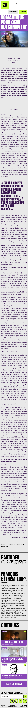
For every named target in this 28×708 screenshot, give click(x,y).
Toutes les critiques (14, 683)
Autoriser (23, 12)
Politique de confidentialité (23, 705)
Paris (11, 260)
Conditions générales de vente (12, 705)
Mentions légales (3, 705)
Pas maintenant (13, 12)
